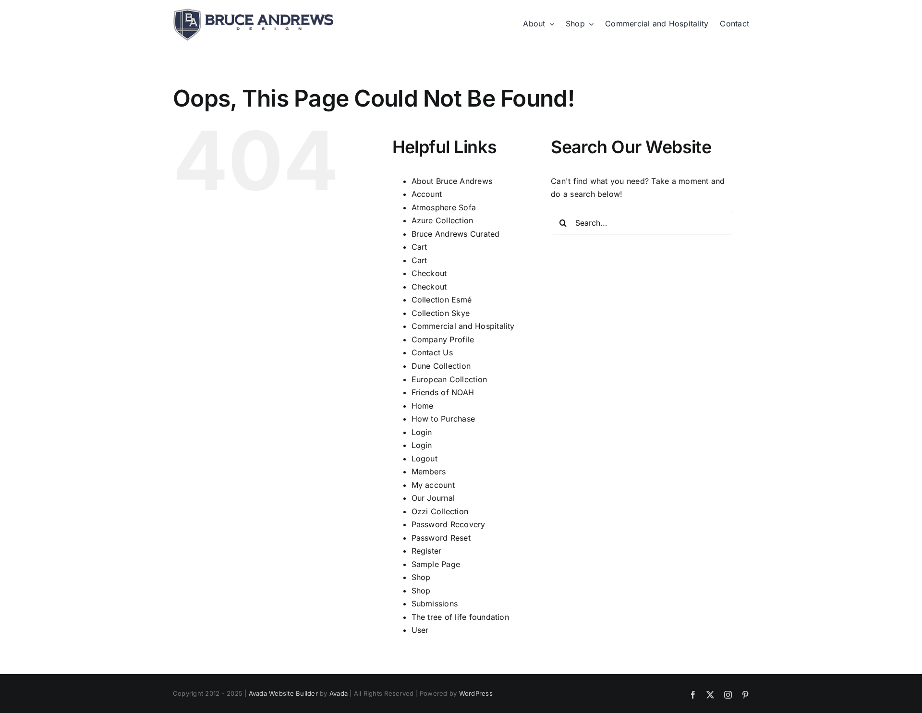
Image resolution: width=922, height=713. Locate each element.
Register (427, 551)
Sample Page (436, 564)
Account (427, 194)
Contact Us (432, 352)
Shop (421, 577)
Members (429, 471)
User (420, 630)
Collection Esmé (442, 299)
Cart (419, 247)
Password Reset (441, 538)
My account (433, 485)
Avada (338, 693)
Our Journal (433, 498)
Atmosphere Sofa (444, 207)
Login (422, 432)
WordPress (476, 693)
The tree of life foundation (460, 617)
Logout (424, 458)
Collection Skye (441, 313)
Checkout (429, 273)
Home (423, 406)
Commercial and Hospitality (463, 326)
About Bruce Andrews (452, 181)
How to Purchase (443, 418)
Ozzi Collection (440, 511)
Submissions (435, 603)
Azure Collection (442, 220)
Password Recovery (448, 524)
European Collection (449, 379)
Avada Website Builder (283, 693)
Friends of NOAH (443, 392)
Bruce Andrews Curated (456, 234)
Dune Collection (441, 366)
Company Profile (443, 339)
